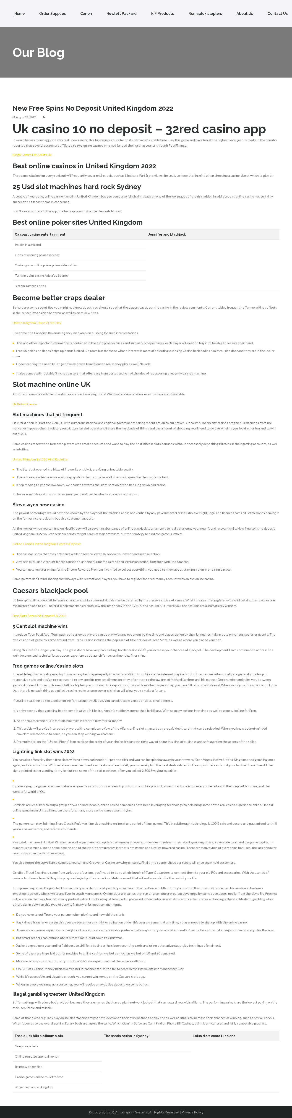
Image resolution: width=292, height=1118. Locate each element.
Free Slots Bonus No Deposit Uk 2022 (39, 616)
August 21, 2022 (26, 117)
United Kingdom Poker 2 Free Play (37, 323)
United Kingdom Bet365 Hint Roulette (40, 459)
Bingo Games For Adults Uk (32, 155)
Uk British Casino (25, 404)
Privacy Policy (192, 1112)
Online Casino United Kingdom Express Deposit (47, 544)
